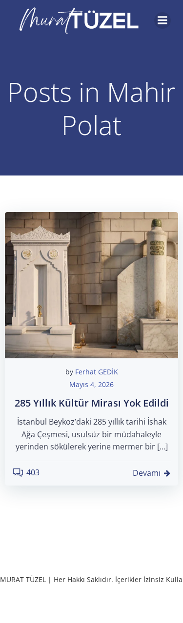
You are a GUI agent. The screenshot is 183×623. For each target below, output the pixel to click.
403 (33, 472)
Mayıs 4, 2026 (91, 384)
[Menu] (162, 20)
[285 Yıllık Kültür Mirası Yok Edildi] (91, 284)
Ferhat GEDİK (96, 371)
